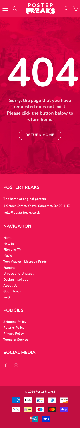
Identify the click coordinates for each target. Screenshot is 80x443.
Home (7, 237)
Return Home (40, 134)
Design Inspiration (16, 279)
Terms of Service (15, 339)
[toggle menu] (5, 8)
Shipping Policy (14, 321)
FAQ (6, 297)
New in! (8, 243)
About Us (10, 285)
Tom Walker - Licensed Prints (25, 261)
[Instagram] (16, 366)
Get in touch (12, 291)
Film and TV (12, 249)
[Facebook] (6, 366)
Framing (9, 267)
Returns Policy (13, 327)
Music (7, 255)
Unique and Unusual (18, 273)
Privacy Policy (13, 333)
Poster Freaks (45, 392)
